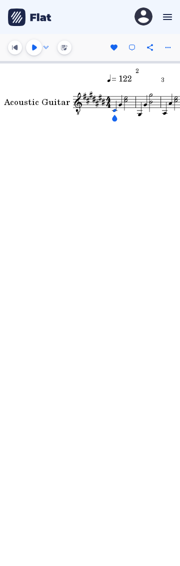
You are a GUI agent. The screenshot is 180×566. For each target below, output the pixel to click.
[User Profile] (143, 17)
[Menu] (166, 17)
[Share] (150, 48)
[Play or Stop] (34, 48)
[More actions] (168, 48)
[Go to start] (15, 47)
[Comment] (132, 47)
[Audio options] (46, 48)
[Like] (114, 47)
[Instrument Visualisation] (65, 47)
